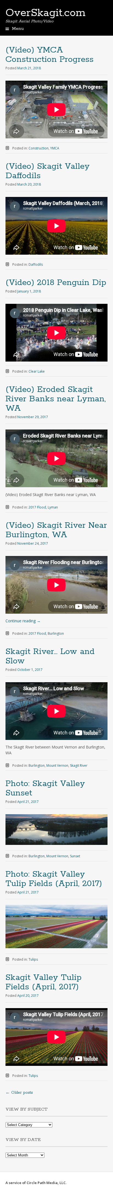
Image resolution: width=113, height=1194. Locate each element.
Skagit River (78, 765)
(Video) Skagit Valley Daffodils (47, 171)
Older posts (19, 1092)
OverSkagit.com (45, 13)
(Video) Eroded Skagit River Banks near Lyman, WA (55, 399)
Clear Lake (37, 371)
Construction (39, 148)
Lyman (53, 507)
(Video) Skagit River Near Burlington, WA (56, 530)
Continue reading (23, 620)
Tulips (33, 959)
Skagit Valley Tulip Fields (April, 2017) (43, 982)
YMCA (54, 148)
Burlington (56, 633)
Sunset (75, 856)
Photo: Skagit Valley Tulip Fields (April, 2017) (53, 879)
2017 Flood (37, 507)
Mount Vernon (57, 765)
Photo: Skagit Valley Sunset (45, 788)
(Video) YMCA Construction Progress (49, 55)
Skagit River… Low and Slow (50, 656)
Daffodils (36, 264)
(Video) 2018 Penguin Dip (55, 282)
